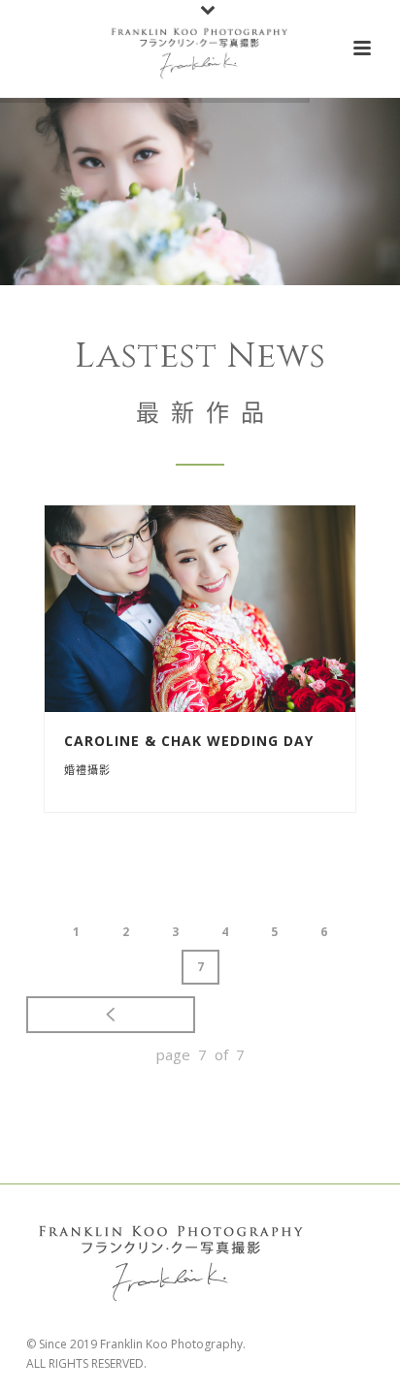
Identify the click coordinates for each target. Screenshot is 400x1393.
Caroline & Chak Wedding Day (189, 740)
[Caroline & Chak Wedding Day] (239, 609)
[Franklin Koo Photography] (200, 48)
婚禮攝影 (87, 769)
